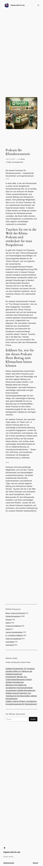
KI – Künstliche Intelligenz (14, 635)
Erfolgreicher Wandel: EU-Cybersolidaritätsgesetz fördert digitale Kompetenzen (19, 679)
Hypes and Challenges (13, 626)
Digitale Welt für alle (18, 5)
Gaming (8, 623)
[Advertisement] (21, 535)
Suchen (33, 719)
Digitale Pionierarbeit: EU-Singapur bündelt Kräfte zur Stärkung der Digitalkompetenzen (20, 671)
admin (23, 159)
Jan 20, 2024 (10, 159)
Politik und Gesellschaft (15, 162)
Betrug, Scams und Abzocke (15, 613)
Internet (8, 629)
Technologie (10, 645)
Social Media (10, 642)
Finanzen (9, 619)
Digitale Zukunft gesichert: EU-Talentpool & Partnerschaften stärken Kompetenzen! (21, 696)
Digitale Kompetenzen (13, 616)
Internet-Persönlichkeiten (14, 632)
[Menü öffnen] (38, 5)
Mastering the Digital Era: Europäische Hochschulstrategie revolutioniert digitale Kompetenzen (20, 687)
